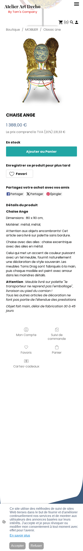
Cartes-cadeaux (26, 366)
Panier (57, 352)
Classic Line (52, 29)
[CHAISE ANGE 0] (41, 71)
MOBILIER (31, 29)
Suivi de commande (57, 337)
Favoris (26, 352)
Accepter (17, 545)
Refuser (36, 545)
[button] (19, 174)
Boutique (13, 29)
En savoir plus (20, 535)
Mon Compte (26, 335)
